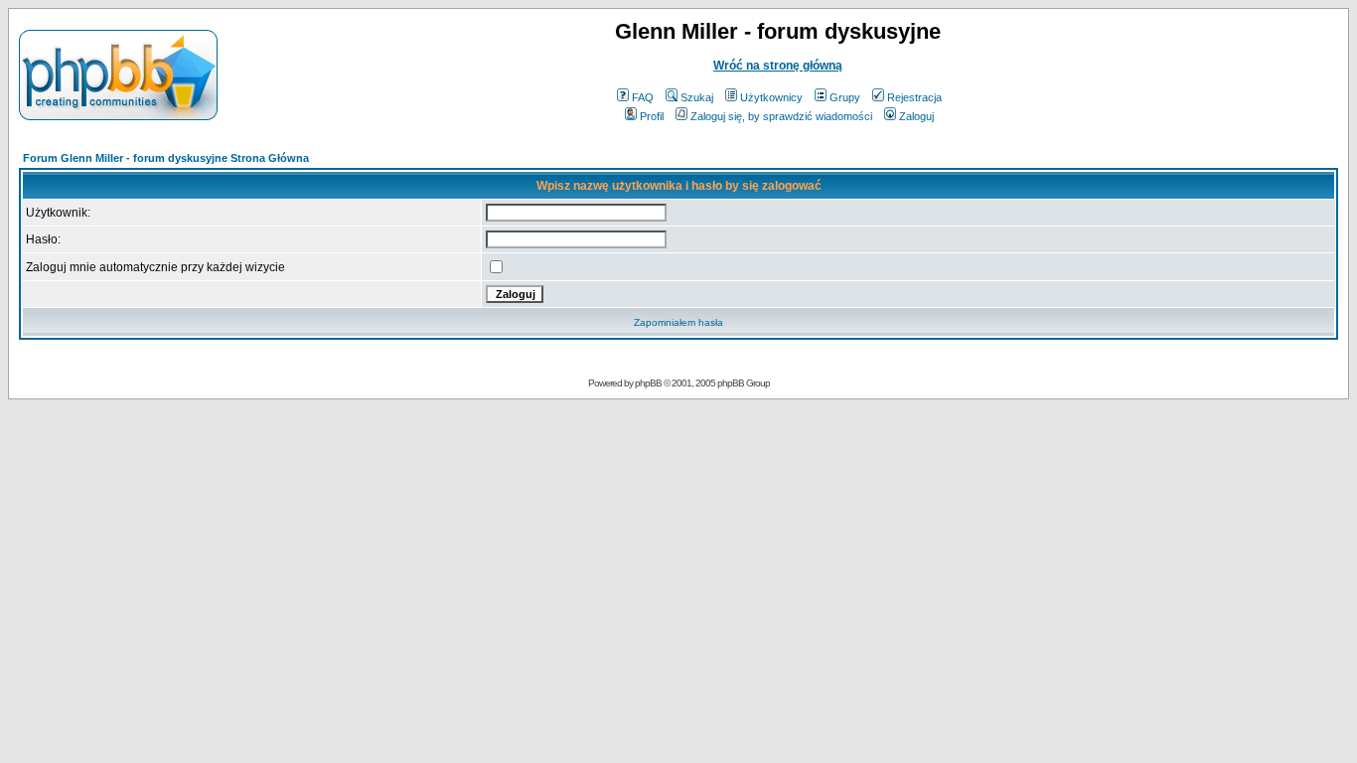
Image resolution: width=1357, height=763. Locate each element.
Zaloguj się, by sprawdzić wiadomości (781, 116)
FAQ (643, 97)
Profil (652, 116)
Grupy (844, 97)
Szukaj (696, 97)
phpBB (648, 383)
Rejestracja (914, 97)
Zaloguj (916, 116)
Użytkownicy (771, 97)
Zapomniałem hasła (678, 322)
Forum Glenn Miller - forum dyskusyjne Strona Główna (166, 158)
